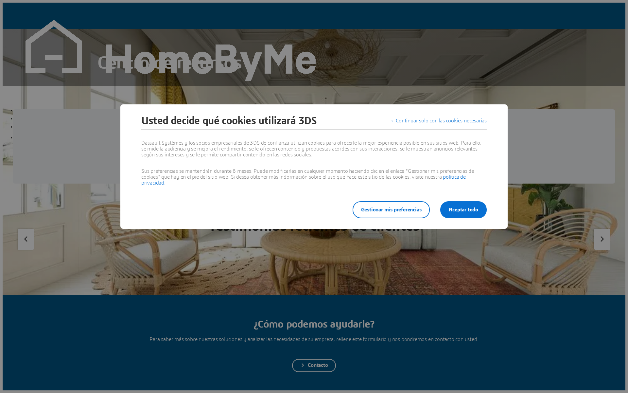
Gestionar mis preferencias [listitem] (391, 209)
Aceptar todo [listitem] (463, 209)
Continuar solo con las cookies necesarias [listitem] (441, 120)
